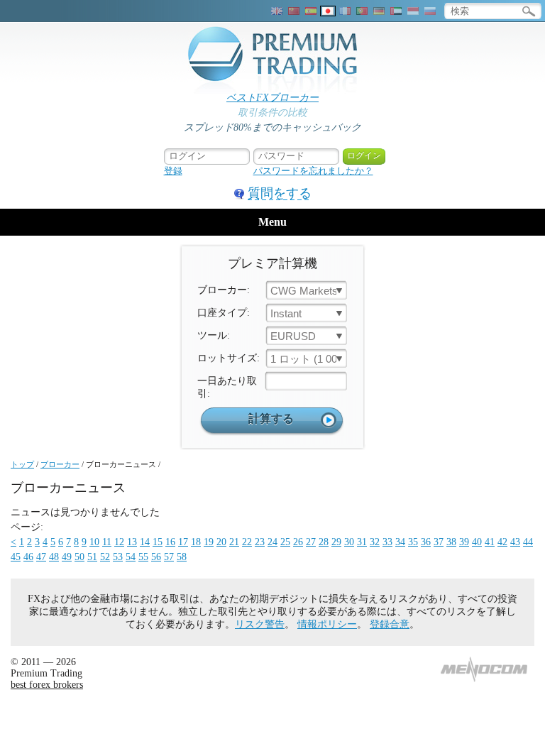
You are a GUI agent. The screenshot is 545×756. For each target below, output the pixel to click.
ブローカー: (223, 290)
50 (79, 557)
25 (285, 542)
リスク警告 (260, 624)
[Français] (345, 11)
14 (145, 542)
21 (234, 542)
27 (311, 542)
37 (439, 542)
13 (132, 542)
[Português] (362, 11)
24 (272, 542)
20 (221, 542)
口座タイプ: (223, 312)
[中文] (293, 11)
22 (247, 542)
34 (400, 542)
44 (528, 542)
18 (196, 542)
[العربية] (396, 11)
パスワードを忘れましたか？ (313, 170)
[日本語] (328, 11)
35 (413, 542)
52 (105, 557)
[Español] (310, 11)
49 (67, 557)
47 (41, 557)
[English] (276, 11)
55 (143, 557)
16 (170, 542)
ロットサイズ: (228, 358)
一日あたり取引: (227, 387)
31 (362, 542)
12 (119, 542)
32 (375, 542)
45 (16, 557)
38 (451, 542)
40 (477, 542)
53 (118, 557)
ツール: (213, 335)
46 (28, 557)
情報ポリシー (327, 624)
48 (54, 557)
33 (387, 542)
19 (209, 542)
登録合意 (389, 624)
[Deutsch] (379, 11)
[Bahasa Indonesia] (413, 11)
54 (131, 557)
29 (336, 542)
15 (158, 542)
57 (169, 557)
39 (464, 542)
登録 (173, 170)
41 (490, 542)
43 (515, 542)
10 (94, 542)
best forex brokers (47, 684)
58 (182, 557)
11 (106, 542)
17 (183, 542)
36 (426, 542)
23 (260, 542)
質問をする (280, 193)
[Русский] (430, 11)
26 (298, 542)
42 (502, 542)
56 (156, 557)
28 (324, 542)
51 (92, 557)
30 (349, 542)
